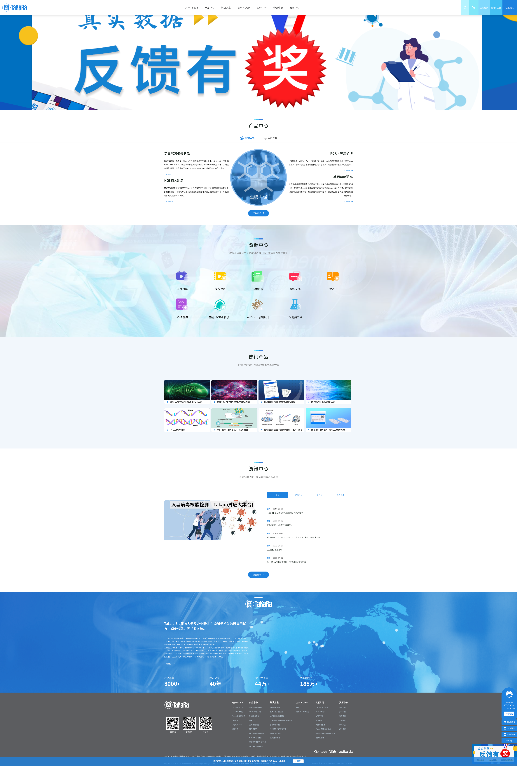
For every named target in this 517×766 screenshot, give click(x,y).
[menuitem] (193, 7)
